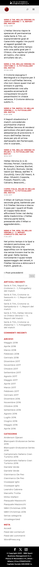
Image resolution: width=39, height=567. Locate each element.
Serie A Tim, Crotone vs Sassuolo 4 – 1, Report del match (17, 297)
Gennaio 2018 (11, 357)
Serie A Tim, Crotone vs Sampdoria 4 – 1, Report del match (19, 306)
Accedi (7, 528)
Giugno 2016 (10, 421)
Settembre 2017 (12, 372)
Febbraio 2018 (11, 354)
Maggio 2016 (11, 425)
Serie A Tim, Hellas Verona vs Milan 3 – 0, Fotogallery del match (19, 152)
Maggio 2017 (11, 380)
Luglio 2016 (10, 417)
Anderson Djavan (13, 437)
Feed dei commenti (14, 535)
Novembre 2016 (12, 402)
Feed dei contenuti (14, 532)
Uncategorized (12, 519)
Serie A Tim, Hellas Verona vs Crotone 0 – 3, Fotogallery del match (19, 66)
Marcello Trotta (12, 493)
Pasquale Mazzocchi (15, 500)
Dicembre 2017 (12, 361)
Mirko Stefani (11, 497)
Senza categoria (12, 515)
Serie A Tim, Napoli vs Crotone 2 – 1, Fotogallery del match (17, 288)
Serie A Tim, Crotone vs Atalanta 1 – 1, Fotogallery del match (17, 325)
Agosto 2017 (10, 376)
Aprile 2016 (10, 428)
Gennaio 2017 (11, 395)
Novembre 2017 (12, 365)
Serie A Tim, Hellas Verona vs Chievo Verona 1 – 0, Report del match (19, 21)
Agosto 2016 (10, 413)
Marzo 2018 (10, 350)
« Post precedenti (13, 272)
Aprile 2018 (10, 346)
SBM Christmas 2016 (15, 508)
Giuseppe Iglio (12, 482)
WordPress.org (12, 539)
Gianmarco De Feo (14, 474)
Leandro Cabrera (13, 489)
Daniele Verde (11, 467)
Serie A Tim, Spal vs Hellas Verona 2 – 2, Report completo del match (18, 232)
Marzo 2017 (10, 387)
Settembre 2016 (12, 410)
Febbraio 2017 (11, 391)
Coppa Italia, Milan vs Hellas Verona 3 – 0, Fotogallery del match (19, 191)
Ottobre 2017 (11, 368)
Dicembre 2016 (12, 398)
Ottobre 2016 (11, 406)
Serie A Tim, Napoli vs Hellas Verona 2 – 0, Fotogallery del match (19, 110)
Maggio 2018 (11, 342)
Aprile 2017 (10, 383)
